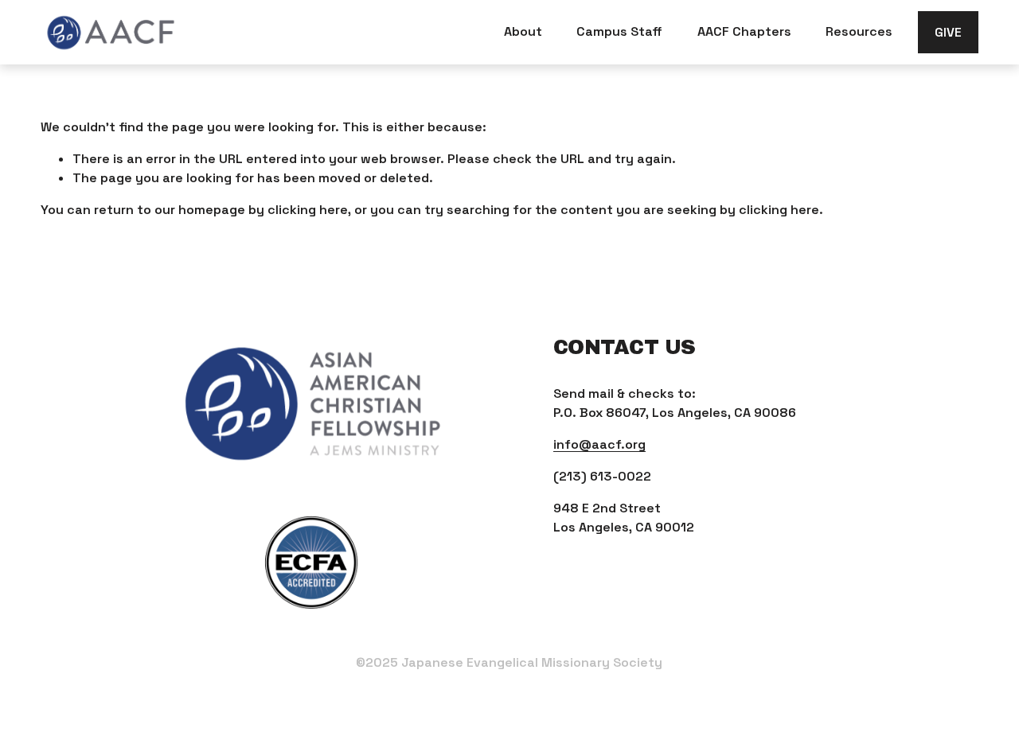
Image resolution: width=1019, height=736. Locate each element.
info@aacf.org (599, 444)
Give (948, 32)
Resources (859, 31)
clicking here (307, 209)
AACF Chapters (744, 31)
